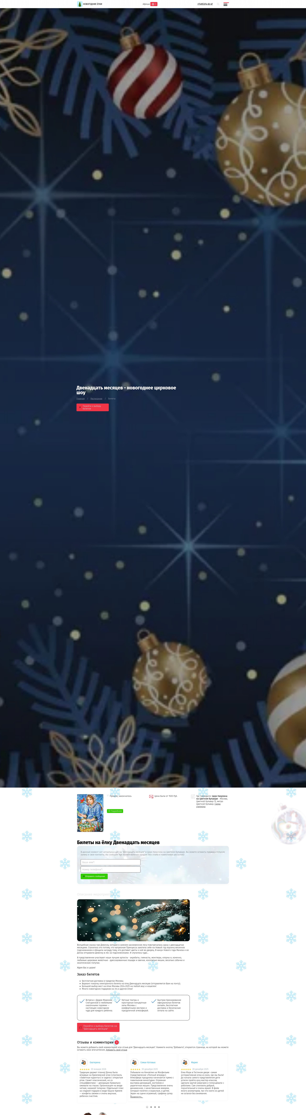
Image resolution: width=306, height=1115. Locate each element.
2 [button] (151, 1107)
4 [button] (159, 1107)
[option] (98, 1005)
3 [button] (155, 1107)
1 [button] (147, 1107)
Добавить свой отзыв (116, 1050)
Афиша (146, 4)
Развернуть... (136, 1097)
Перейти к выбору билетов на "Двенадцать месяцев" (100, 1027)
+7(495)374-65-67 (205, 4)
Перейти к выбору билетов (92, 407)
